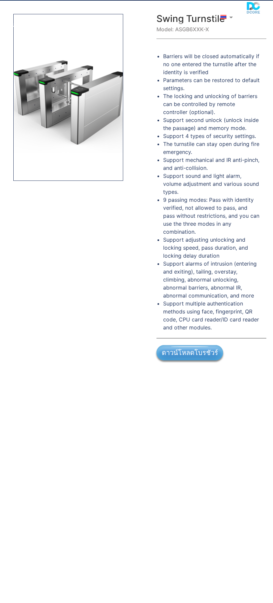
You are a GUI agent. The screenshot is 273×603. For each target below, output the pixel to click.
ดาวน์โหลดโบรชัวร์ (190, 353)
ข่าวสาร (107, 9)
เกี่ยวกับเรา (19, 25)
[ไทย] (223, 17)
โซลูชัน (45, 9)
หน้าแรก (16, 9)
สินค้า (76, 9)
